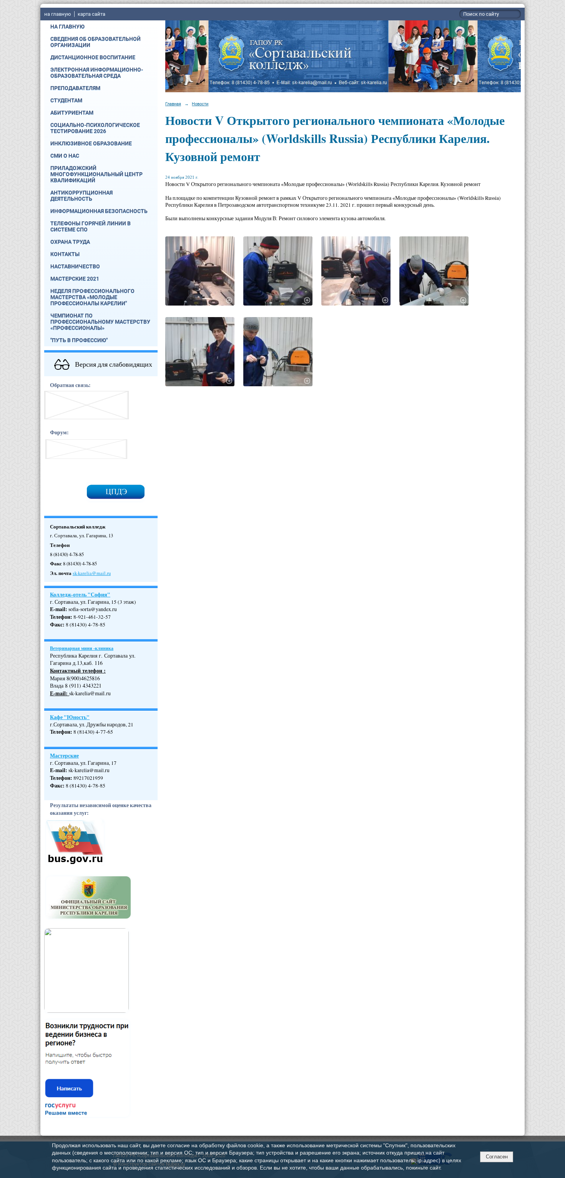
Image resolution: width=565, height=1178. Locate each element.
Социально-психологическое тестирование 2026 (95, 128)
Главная (173, 103)
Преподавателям (75, 88)
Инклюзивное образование (91, 143)
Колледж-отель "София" (80, 594)
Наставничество (75, 266)
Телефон (60, 617)
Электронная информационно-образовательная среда (96, 72)
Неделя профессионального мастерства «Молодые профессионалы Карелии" (92, 297)
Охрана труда (70, 242)
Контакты (65, 254)
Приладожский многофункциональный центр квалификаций (96, 174)
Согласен (497, 1157)
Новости (200, 103)
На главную (67, 26)
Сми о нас (64, 156)
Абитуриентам (71, 113)
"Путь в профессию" (79, 340)
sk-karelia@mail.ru (92, 573)
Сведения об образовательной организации (95, 42)
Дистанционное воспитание (92, 57)
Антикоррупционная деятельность (81, 195)
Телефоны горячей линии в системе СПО (90, 226)
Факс (56, 624)
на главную (57, 14)
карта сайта (91, 14)
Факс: (57, 785)
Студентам (66, 100)
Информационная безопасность (99, 211)
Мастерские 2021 (74, 279)
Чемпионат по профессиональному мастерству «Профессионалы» (100, 321)
